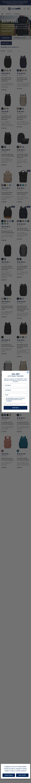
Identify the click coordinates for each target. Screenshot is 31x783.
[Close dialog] (28, 372)
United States (9, 775)
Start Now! (15, 408)
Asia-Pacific (22, 775)
